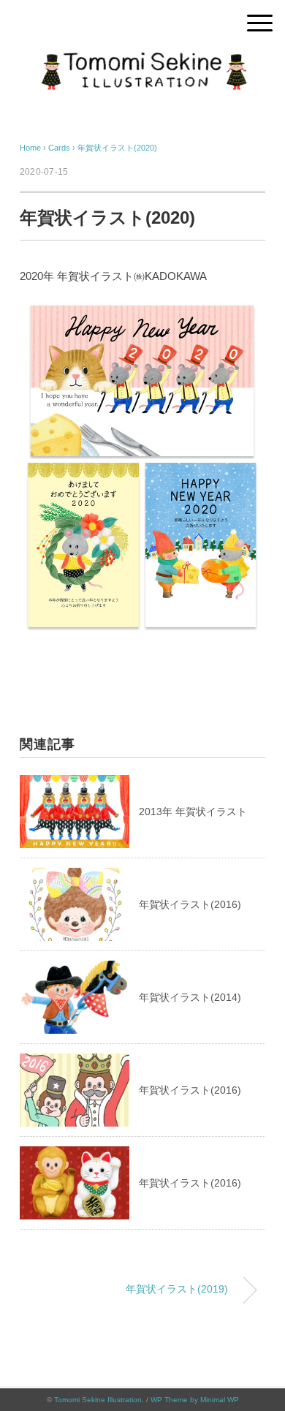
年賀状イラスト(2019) (177, 1289)
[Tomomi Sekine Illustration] (142, 62)
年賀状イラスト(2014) (190, 997)
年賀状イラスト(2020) (117, 147)
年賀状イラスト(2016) (190, 904)
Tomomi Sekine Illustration (98, 1400)
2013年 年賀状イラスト (193, 811)
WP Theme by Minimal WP (195, 1400)
